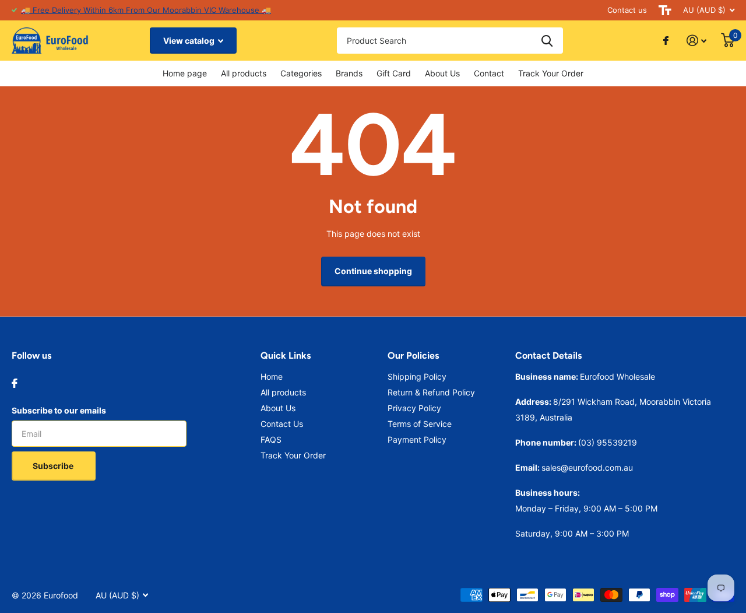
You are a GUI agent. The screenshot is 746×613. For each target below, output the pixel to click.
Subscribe (54, 466)
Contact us (627, 10)
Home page (185, 73)
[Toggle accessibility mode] (665, 10)
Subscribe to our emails (59, 410)
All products (243, 73)
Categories (301, 73)
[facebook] (14, 383)
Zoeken (547, 40)
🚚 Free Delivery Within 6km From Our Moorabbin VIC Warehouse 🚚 (146, 10)
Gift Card (393, 73)
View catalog (189, 40)
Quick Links (286, 355)
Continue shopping (373, 271)
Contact (489, 73)
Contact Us (282, 424)
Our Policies (413, 355)
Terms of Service (420, 424)
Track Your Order (550, 73)
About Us (442, 73)
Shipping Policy (417, 376)
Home (272, 376)
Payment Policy (417, 439)
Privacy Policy (414, 408)
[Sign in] (697, 40)
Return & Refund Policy (431, 392)
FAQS (271, 439)
